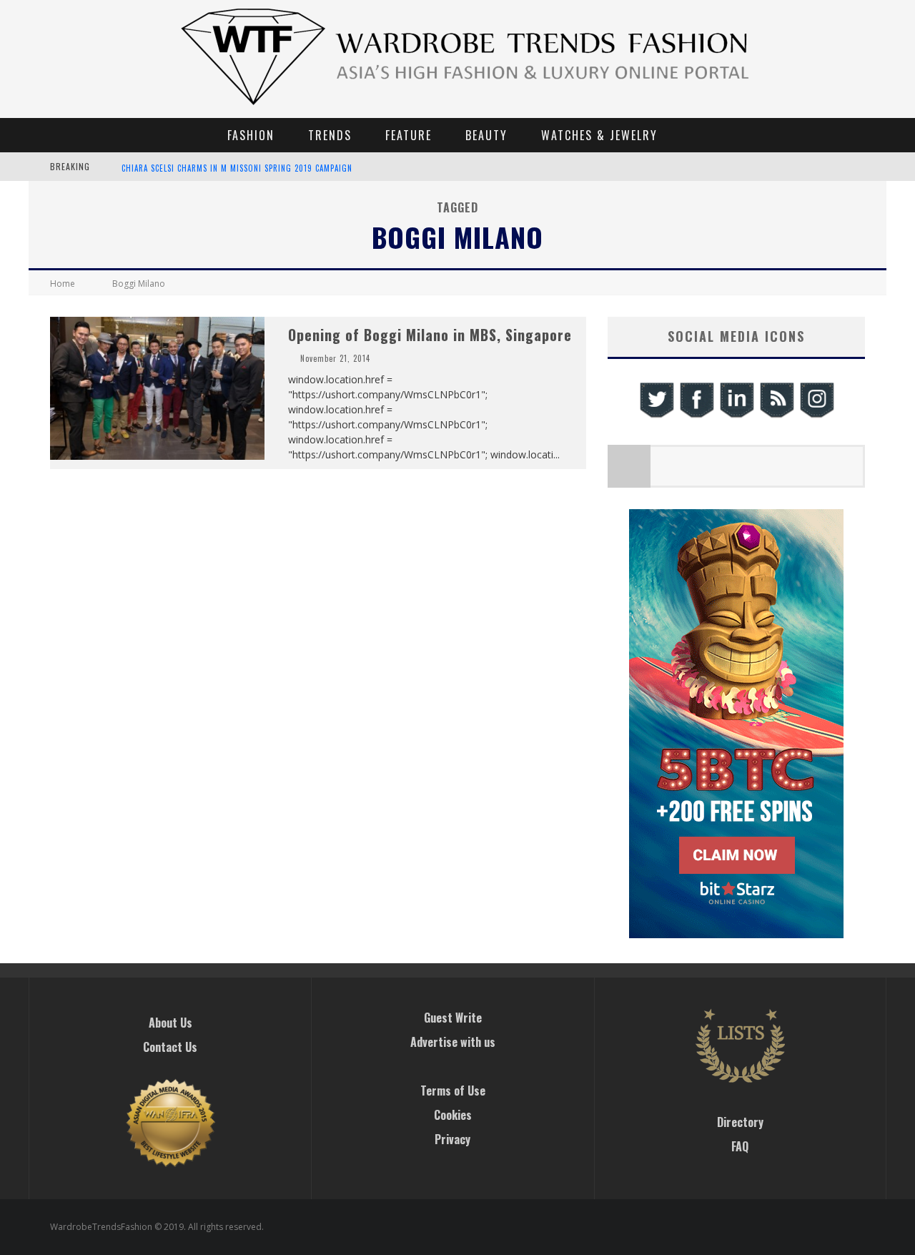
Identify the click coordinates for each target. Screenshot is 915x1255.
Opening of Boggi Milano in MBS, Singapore (430, 334)
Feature (408, 135)
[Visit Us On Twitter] (656, 416)
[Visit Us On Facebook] (696, 416)
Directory (740, 1122)
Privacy (452, 1139)
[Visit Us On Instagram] (816, 416)
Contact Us (170, 1046)
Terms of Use (452, 1090)
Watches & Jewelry (599, 135)
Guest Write (453, 1017)
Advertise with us (452, 1041)
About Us (170, 1022)
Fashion (250, 135)
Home (62, 283)
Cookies (453, 1114)
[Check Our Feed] (776, 416)
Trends (330, 135)
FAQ (739, 1146)
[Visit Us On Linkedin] (736, 416)
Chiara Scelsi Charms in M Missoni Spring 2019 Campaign (237, 168)
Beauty (486, 135)
